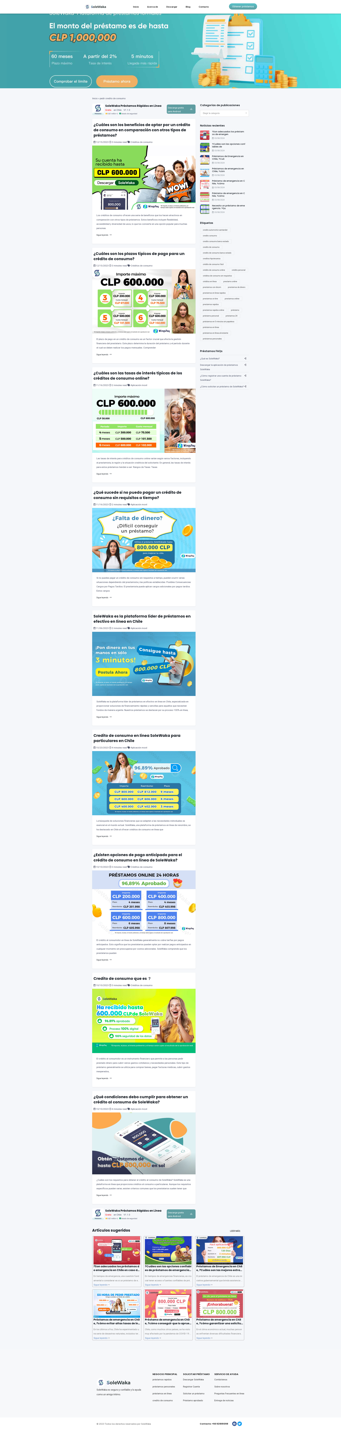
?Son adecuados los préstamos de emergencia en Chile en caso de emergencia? (116, 1270)
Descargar (171, 6)
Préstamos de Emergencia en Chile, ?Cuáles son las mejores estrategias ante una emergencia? (219, 1270)
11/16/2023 (102, 385)
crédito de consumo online (214, 270)
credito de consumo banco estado (217, 253)
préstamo (235, 310)
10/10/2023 (102, 867)
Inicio (136, 6)
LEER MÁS (235, 1231)
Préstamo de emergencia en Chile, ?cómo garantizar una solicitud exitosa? (219, 1323)
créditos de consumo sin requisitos (217, 276)
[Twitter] (239, 1423)
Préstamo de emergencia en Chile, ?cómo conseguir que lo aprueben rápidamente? (168, 1323)
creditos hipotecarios (211, 259)
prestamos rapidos (211, 304)
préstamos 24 (231, 316)
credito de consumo (211, 247)
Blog (188, 6)
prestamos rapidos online (213, 310)
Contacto (204, 6)
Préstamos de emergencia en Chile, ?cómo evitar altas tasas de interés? (117, 1323)
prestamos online (232, 299)
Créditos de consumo (141, 142)
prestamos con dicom (212, 287)
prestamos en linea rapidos (214, 293)
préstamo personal (211, 316)
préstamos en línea (211, 327)
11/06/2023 (102, 628)
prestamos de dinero (236, 287)
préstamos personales (212, 339)
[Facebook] (234, 1423)
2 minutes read (119, 385)
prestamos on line (210, 299)
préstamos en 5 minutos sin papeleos (218, 321)
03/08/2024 (219, 138)
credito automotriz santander (215, 230)
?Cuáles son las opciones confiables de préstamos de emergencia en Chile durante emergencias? (168, 1270)
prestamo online (230, 281)
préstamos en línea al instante (215, 333)
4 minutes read (119, 747)
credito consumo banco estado (216, 241)
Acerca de (152, 6)
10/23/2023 (102, 747)
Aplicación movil (138, 385)
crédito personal (238, 270)
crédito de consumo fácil (213, 264)
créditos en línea (210, 281)
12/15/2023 (102, 142)
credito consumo (210, 236)
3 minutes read (119, 142)
